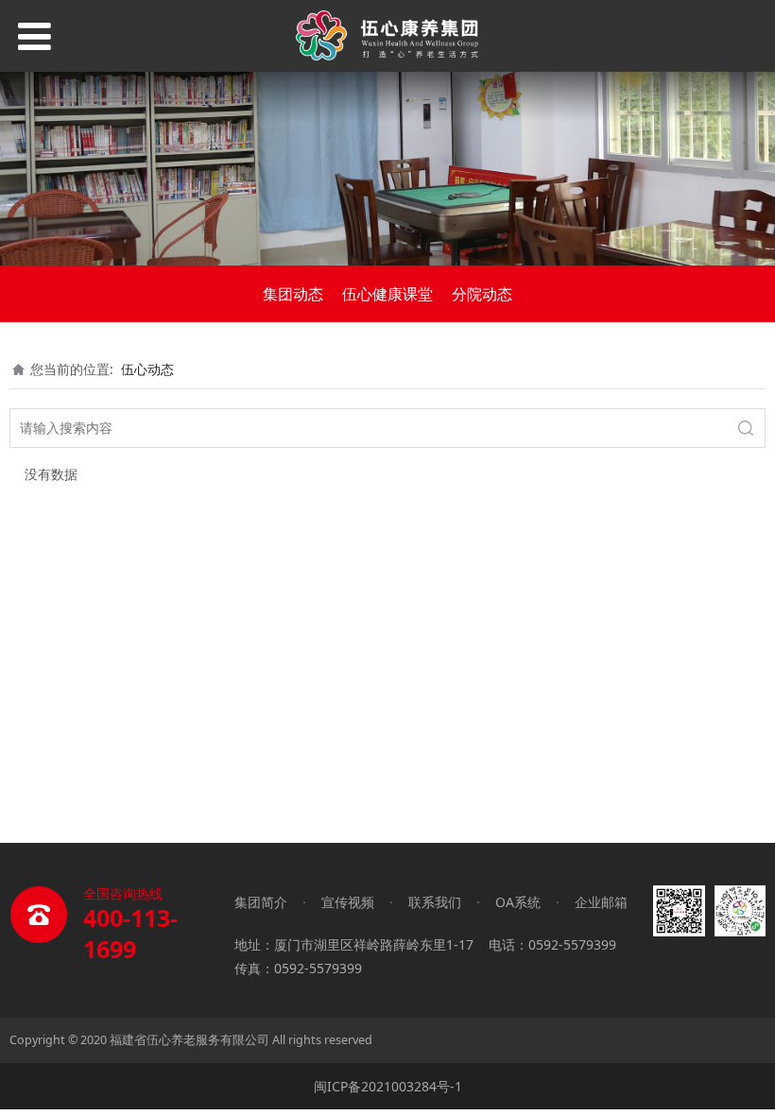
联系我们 (434, 902)
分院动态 (482, 293)
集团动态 (293, 293)
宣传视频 (347, 902)
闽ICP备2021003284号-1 (388, 1086)
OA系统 (518, 902)
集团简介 (260, 902)
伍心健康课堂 (387, 293)
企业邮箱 (601, 902)
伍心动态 (147, 369)
